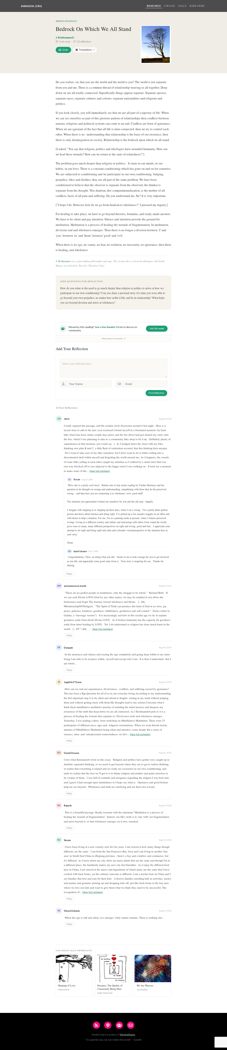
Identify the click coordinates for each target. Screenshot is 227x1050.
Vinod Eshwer (72, 910)
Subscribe (197, 5)
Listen (65, 49)
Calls (182, 5)
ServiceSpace (127, 1034)
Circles (169, 5)
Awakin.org (31, 6)
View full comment (99, 471)
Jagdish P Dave (72, 682)
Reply (69, 573)
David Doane (71, 752)
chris (67, 418)
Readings (154, 5)
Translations (85, 49)
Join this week (157, 328)
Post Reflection (156, 392)
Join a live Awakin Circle (109, 326)
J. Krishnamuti (63, 261)
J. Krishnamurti (65, 37)
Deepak (68, 647)
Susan (67, 840)
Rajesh (68, 805)
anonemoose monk (75, 585)
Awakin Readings (66, 21)
